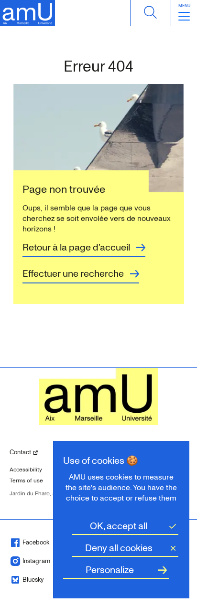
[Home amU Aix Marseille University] (27, 13)
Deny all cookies (119, 548)
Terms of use (26, 481)
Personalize (110, 570)
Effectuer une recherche (73, 274)
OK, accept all (118, 526)
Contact (32, 452)
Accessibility (26, 470)
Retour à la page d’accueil (76, 247)
